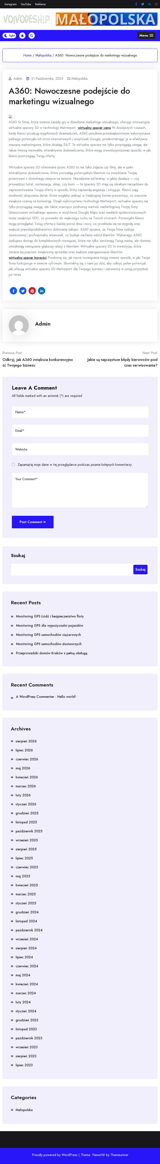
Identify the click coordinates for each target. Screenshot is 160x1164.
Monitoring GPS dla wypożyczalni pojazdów (49, 625)
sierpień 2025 (26, 849)
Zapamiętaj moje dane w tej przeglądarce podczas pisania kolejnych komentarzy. (75, 464)
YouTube (26, 4)
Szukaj (18, 555)
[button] (146, 35)
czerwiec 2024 (27, 966)
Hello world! (66, 696)
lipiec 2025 (24, 858)
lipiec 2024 (24, 957)
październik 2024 (29, 930)
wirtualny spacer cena (94, 127)
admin (43, 323)
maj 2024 (23, 975)
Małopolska (43, 55)
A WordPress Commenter (35, 696)
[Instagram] (156, 4)
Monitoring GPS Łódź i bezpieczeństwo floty (50, 616)
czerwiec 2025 (27, 867)
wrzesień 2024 (27, 939)
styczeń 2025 (26, 903)
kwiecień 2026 (27, 777)
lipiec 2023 (24, 1065)
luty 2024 (23, 1002)
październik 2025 (29, 831)
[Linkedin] (149, 4)
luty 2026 (23, 795)
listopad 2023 (26, 1029)
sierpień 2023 (26, 1056)
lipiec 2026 (24, 750)
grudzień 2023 (27, 1020)
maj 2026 (23, 768)
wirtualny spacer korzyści (28, 257)
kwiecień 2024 (27, 984)
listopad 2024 (26, 921)
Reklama (40, 4)
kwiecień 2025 (27, 885)
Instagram (11, 4)
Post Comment (31, 522)
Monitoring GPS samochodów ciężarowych (48, 634)
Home (27, 55)
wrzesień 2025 (27, 840)
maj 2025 (23, 876)
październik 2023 (29, 1038)
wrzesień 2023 (27, 1047)
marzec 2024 (26, 993)
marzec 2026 (26, 786)
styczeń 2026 (26, 804)
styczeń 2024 (26, 1011)
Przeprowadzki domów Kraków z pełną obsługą (51, 653)
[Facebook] (136, 4)
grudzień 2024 (27, 912)
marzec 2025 (26, 894)
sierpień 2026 (26, 741)
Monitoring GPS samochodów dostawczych (49, 644)
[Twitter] (142, 4)
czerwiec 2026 (27, 759)
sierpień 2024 (26, 948)
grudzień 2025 (27, 813)
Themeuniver (119, 1154)
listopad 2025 (26, 822)
